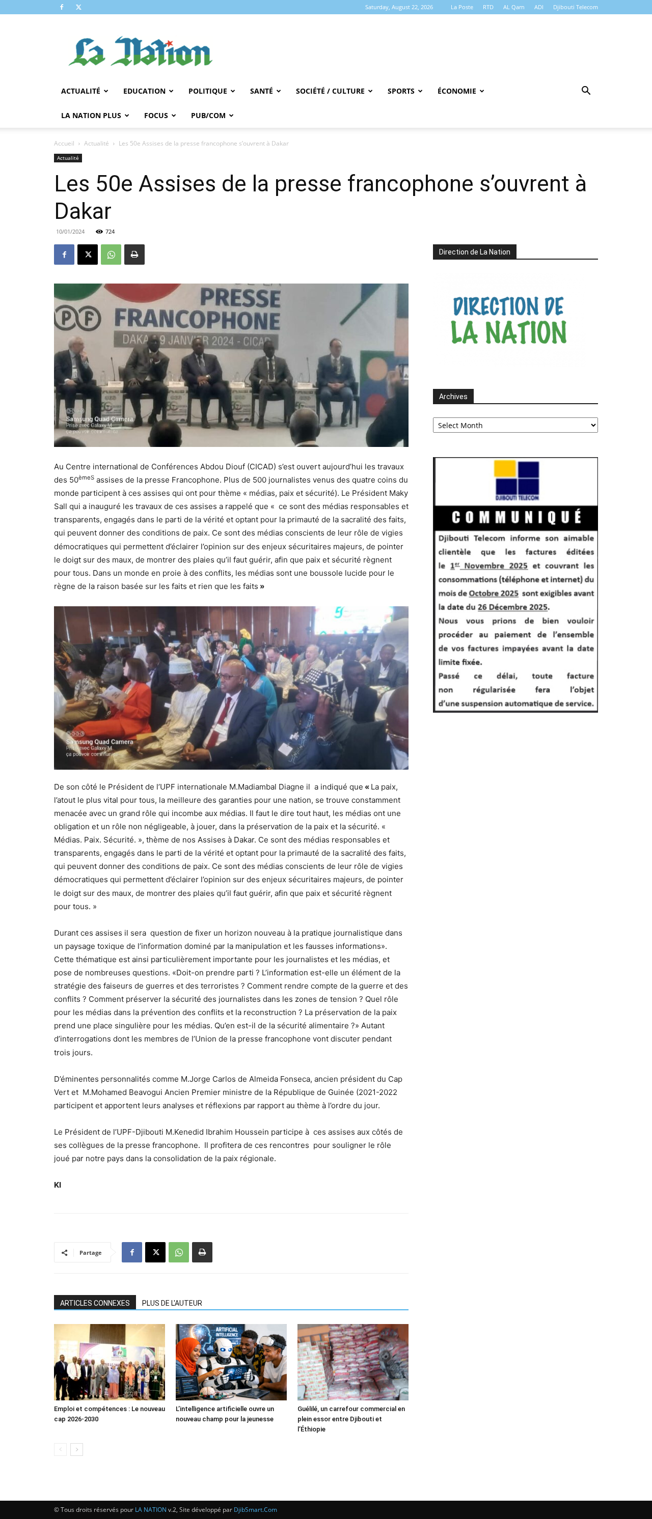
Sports (401, 91)
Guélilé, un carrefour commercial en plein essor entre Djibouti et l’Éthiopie (351, 1419)
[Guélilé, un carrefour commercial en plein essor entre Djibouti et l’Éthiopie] (353, 1362)
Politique (207, 91)
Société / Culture (330, 91)
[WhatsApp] (111, 254)
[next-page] (76, 1449)
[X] (78, 7)
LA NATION (151, 1509)
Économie (457, 91)
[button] (586, 92)
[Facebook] (61, 7)
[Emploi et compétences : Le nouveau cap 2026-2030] (109, 1362)
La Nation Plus (91, 115)
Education (144, 91)
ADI (539, 7)
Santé (261, 91)
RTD (488, 7)
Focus (156, 115)
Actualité (80, 91)
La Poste (462, 7)
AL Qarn (514, 7)
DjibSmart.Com (255, 1509)
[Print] (134, 254)
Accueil (64, 143)
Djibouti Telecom (575, 7)
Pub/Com (208, 115)
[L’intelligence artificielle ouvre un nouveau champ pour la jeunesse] (231, 1362)
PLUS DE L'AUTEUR (172, 1303)
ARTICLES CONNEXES (95, 1303)
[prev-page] (60, 1449)
